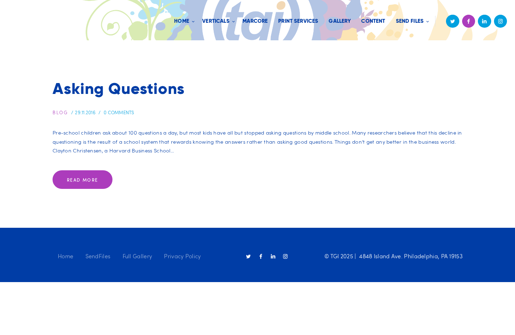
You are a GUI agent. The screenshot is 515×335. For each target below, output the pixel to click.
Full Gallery (137, 256)
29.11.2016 (85, 112)
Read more (82, 180)
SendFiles (98, 256)
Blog (60, 112)
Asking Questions (119, 88)
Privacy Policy (182, 256)
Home (65, 256)
